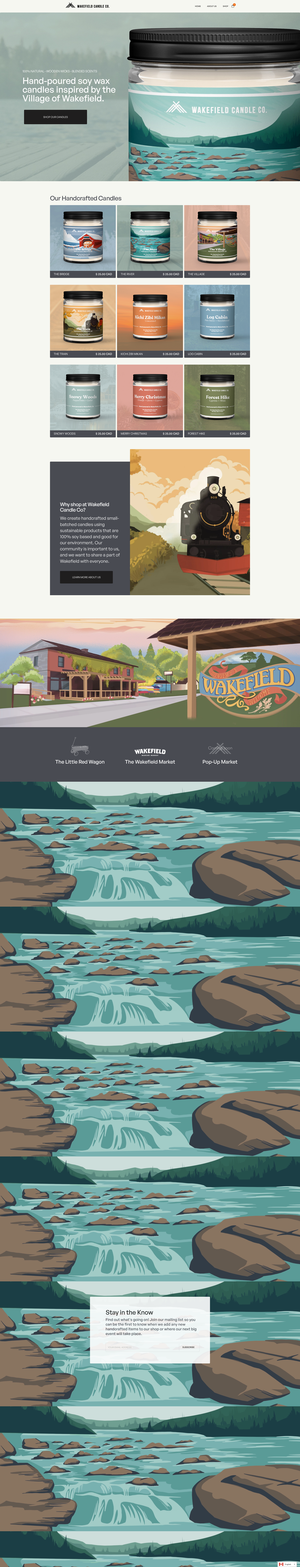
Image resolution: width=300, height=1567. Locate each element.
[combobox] (287, 1564)
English (288, 1564)
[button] (232, 6)
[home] (87, 6)
